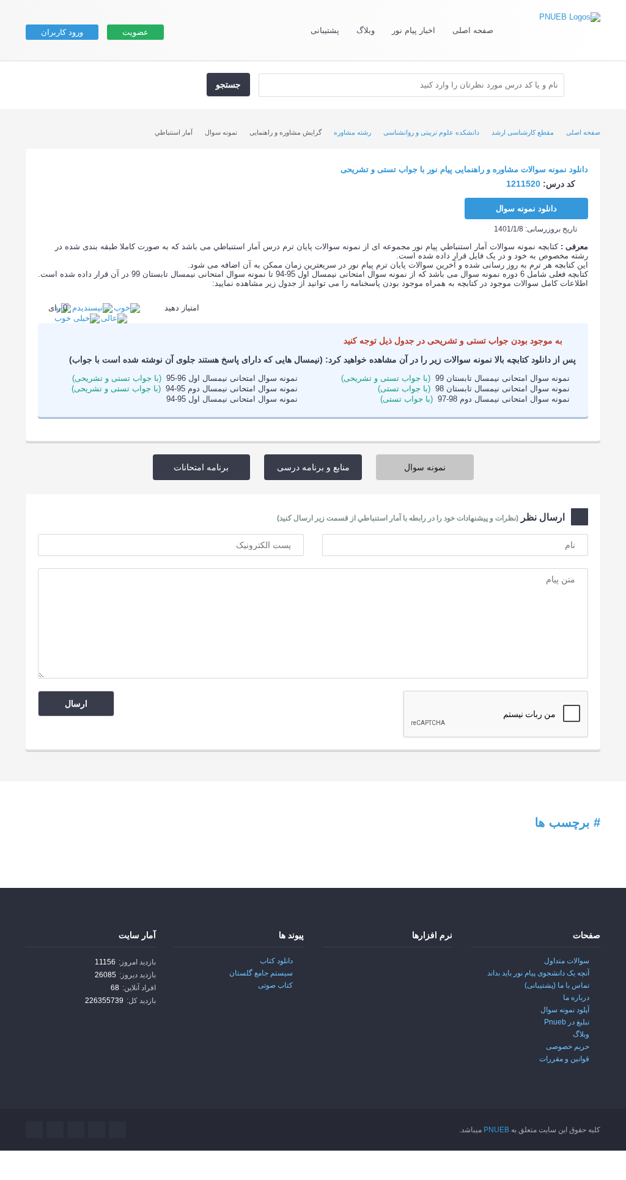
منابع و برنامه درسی (313, 467)
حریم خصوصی (567, 1046)
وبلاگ (365, 30)
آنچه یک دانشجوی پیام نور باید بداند (538, 973)
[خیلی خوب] (77, 317)
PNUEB (496, 1130)
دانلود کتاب (276, 960)
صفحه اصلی (472, 30)
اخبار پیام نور (413, 30)
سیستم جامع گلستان (261, 973)
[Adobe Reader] (426, 969)
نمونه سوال (425, 467)
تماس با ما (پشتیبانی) (557, 985)
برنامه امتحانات (201, 467)
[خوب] (127, 307)
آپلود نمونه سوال (564, 1009)
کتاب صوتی (275, 985)
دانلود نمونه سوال (526, 208)
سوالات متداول (566, 960)
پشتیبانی (325, 30)
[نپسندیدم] (92, 307)
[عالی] (114, 317)
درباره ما (576, 997)
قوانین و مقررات (564, 1058)
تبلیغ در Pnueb (566, 1022)
